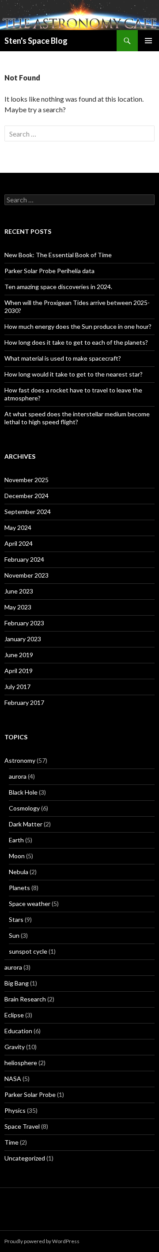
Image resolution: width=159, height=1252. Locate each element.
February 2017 (24, 702)
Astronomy (19, 760)
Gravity (14, 1046)
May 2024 (17, 527)
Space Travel (22, 1126)
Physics (15, 1110)
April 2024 (18, 543)
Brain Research (25, 999)
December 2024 (26, 495)
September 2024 (27, 511)
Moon (17, 856)
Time (11, 1142)
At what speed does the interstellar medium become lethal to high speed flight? (77, 418)
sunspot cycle (28, 951)
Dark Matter (25, 824)
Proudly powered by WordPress (42, 1241)
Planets (19, 887)
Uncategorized (24, 1158)
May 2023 (17, 607)
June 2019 (18, 654)
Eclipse (14, 1015)
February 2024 (24, 559)
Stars (16, 919)
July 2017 (17, 686)
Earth (16, 840)
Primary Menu (148, 40)
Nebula (18, 871)
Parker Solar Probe (30, 1094)
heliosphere (20, 1062)
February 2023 (24, 623)
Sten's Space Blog (36, 41)
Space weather (29, 903)
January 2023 (22, 639)
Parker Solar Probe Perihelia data (49, 270)
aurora (17, 776)
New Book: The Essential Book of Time (58, 255)
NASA (12, 1078)
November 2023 (26, 575)
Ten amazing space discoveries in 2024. (58, 286)
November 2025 (26, 479)
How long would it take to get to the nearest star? (73, 374)
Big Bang (16, 983)
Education (18, 1031)
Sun (14, 935)
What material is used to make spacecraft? (62, 358)
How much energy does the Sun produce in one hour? (77, 326)
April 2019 (18, 670)
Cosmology (24, 808)
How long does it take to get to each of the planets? (76, 342)
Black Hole (23, 792)
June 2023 (18, 591)
